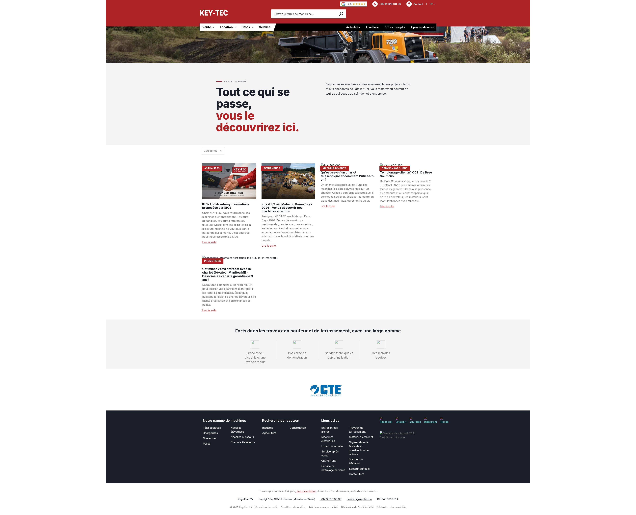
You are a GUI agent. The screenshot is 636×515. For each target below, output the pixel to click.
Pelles (206, 443)
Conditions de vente (266, 507)
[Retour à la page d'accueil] (214, 13)
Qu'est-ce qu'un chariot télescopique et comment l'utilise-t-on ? (347, 176)
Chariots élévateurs (243, 442)
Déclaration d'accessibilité (391, 507)
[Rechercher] (341, 14)
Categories (211, 150)
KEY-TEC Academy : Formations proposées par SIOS (225, 206)
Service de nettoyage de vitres (333, 468)
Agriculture (269, 433)
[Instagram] (430, 420)
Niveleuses (209, 438)
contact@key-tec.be (359, 499)
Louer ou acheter (332, 446)
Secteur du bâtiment (356, 461)
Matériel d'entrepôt (361, 437)
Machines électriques (328, 439)
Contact (418, 4)
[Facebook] (386, 420)
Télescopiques (212, 427)
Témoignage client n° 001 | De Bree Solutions (406, 174)
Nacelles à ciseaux (242, 437)
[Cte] (326, 390)
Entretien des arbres (329, 429)
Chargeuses (210, 433)
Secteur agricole (359, 468)
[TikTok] (444, 420)
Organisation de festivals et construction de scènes (359, 448)
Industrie (267, 427)
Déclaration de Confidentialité (357, 507)
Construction (298, 427)
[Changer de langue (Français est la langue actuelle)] (433, 4)
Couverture (328, 460)
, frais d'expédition (305, 491)
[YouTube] (415, 420)
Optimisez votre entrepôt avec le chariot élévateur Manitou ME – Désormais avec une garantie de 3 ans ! (227, 274)
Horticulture (356, 474)
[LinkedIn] (401, 420)
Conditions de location (293, 507)
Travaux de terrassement (357, 429)
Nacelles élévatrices (237, 429)
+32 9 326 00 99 (390, 4)
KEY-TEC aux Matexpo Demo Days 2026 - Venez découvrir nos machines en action (287, 207)
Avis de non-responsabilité (323, 507)
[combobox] (303, 14)
